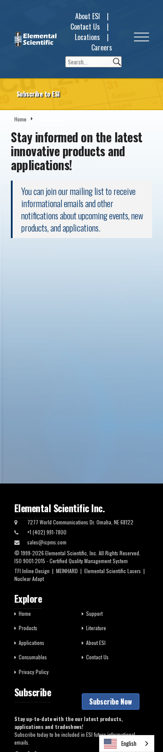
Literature (96, 627)
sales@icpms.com (47, 542)
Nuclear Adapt (29, 578)
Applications (31, 642)
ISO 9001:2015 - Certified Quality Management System (71, 560)
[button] (141, 39)
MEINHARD (67, 570)
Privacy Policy (34, 671)
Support (94, 613)
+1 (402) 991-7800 (47, 532)
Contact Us (85, 26)
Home (20, 119)
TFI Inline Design (32, 570)
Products (28, 627)
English (128, 743)
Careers (101, 47)
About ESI (87, 16)
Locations (87, 37)
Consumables (33, 657)
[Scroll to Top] (143, 726)
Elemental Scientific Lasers (112, 570)
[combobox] (126, 743)
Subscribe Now (110, 701)
